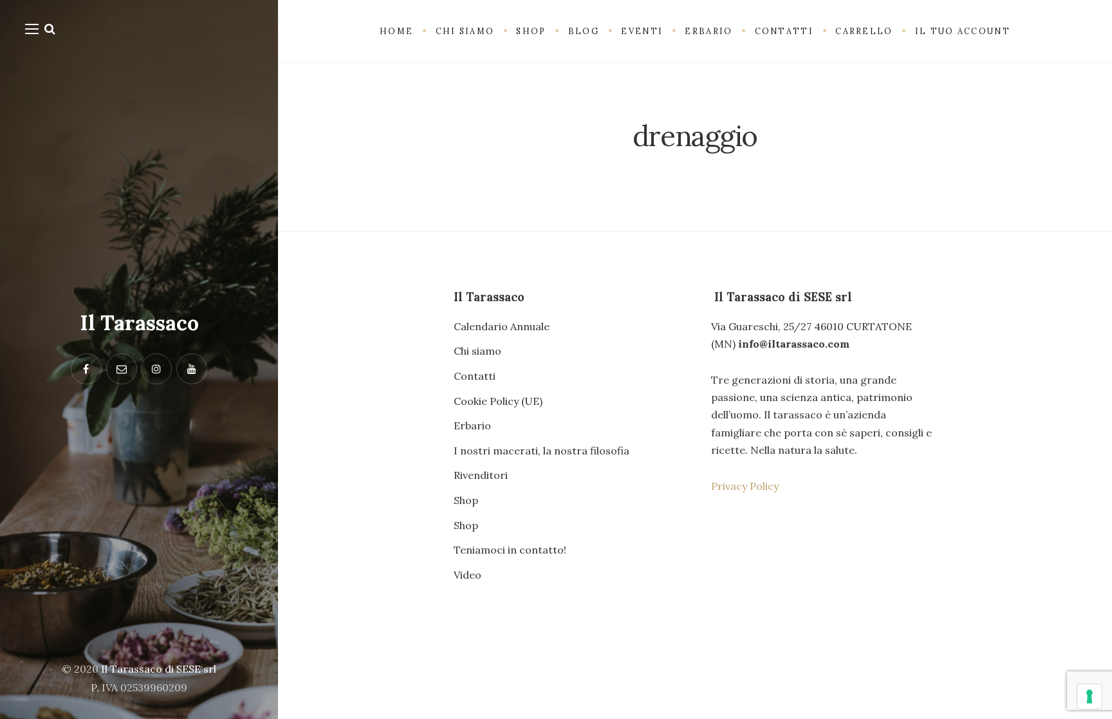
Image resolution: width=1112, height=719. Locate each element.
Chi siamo (477, 350)
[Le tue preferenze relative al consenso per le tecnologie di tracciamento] (1089, 696)
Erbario (472, 425)
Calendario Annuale (502, 326)
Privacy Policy (745, 486)
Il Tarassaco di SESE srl (158, 668)
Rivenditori (481, 475)
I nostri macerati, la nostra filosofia (541, 450)
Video (467, 574)
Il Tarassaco (139, 323)
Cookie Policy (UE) (498, 401)
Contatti (475, 375)
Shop (466, 500)
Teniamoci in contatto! (510, 549)
